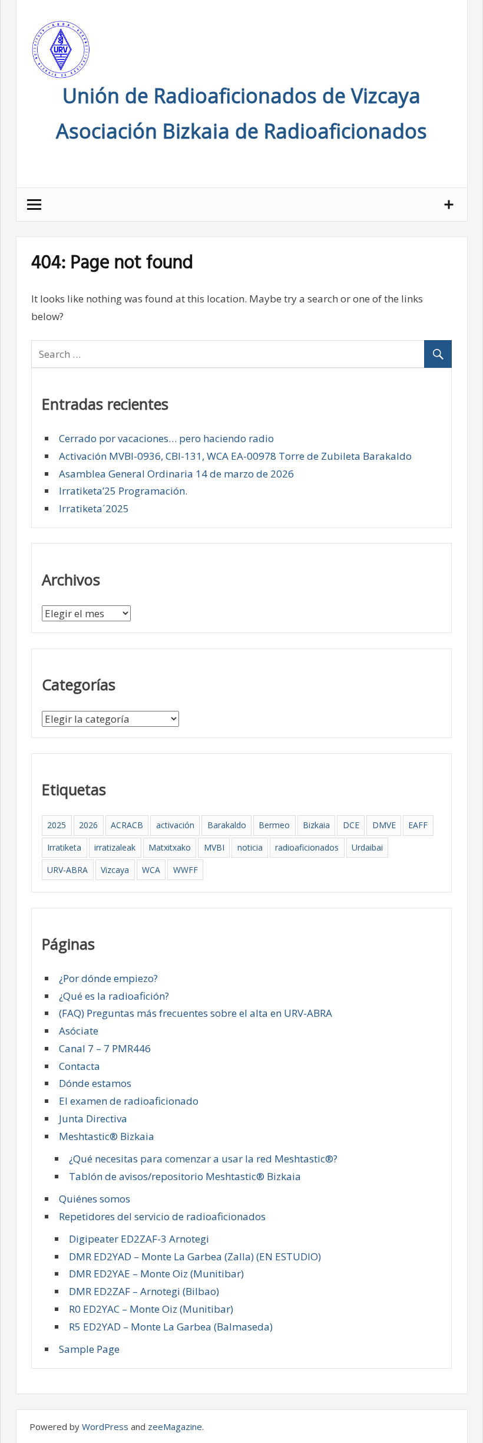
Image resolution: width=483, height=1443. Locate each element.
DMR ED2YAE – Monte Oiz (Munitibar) (156, 1273)
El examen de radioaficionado (129, 1101)
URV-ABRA (67, 869)
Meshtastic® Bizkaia (106, 1136)
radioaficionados (307, 847)
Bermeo (274, 825)
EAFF (418, 825)
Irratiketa (64, 847)
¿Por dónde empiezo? (108, 978)
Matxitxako (169, 847)
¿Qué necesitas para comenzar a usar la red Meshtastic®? (203, 1158)
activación (175, 825)
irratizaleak (114, 847)
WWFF (185, 869)
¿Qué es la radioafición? (114, 996)
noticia (250, 847)
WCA (151, 869)
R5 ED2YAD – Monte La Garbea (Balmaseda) (171, 1326)
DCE (351, 825)
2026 (88, 825)
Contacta (79, 1066)
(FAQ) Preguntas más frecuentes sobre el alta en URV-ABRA (195, 1013)
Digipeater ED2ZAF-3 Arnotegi (139, 1239)
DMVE (384, 825)
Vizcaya (115, 869)
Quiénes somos (94, 1198)
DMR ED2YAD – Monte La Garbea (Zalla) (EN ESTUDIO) (195, 1256)
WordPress (105, 1426)
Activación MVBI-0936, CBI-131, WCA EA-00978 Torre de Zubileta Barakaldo (235, 456)
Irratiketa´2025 (94, 508)
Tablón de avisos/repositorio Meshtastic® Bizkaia (185, 1176)
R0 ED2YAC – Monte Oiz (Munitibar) (151, 1309)
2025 (56, 825)
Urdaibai (367, 847)
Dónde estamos (95, 1083)
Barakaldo (226, 825)
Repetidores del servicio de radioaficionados (162, 1216)
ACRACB (127, 825)
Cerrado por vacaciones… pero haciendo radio (166, 438)
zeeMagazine (175, 1426)
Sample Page (89, 1349)
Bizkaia (316, 825)
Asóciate (78, 1030)
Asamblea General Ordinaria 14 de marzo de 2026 (176, 473)
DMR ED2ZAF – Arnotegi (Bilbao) (144, 1291)
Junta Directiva (93, 1118)
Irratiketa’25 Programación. (123, 491)
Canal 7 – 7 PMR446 (105, 1048)
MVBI (214, 847)
